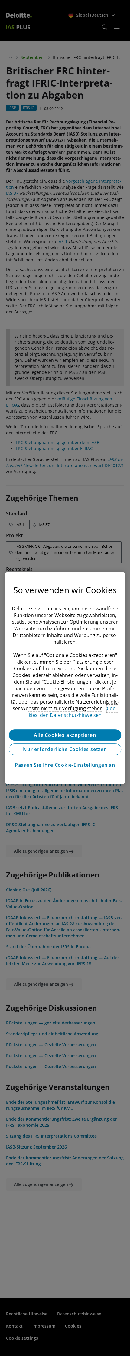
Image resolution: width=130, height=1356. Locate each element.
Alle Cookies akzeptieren (65, 735)
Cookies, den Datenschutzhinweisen (73, 711)
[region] (65, 678)
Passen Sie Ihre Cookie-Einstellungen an (65, 765)
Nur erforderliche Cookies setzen (65, 749)
